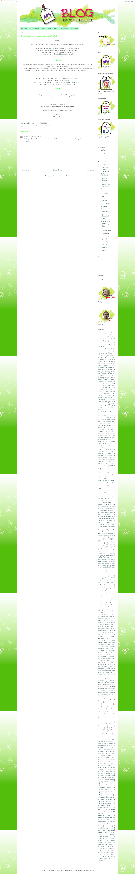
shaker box (112, 712)
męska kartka (109, 587)
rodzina (105, 704)
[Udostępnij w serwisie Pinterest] (46, 123)
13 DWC (103, 219)
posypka (109, 678)
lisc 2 (110, 537)
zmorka (100, 858)
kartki (99, 499)
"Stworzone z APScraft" (52, 48)
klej (107, 501)
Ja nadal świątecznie (105, 170)
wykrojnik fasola (104, 805)
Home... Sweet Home (103, 452)
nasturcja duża (102, 609)
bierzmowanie (109, 359)
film (107, 429)
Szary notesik (105, 203)
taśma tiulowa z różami (105, 744)
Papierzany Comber (104, 654)
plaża (107, 670)
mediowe (110, 585)
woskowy (100, 779)
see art (110, 710)
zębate (112, 854)
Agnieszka (102, 345)
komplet (100, 505)
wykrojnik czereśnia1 (105, 801)
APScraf (100, 349)
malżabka (111, 553)
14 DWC (103, 339)
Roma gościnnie (102, 706)
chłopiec (112, 373)
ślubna (112, 730)
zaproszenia (100, 850)
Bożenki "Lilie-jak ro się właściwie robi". (69, 82)
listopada (104, 167)
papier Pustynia (104, 651)
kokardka (106, 503)
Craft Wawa (101, 383)
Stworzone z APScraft (46, 28)
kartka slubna (109, 479)
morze (103, 601)
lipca (103, 239)
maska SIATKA (108, 567)
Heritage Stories (109, 450)
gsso (113, 444)
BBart (101, 357)
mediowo (100, 587)
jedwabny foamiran (108, 457)
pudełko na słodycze (109, 694)
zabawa (104, 848)
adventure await (111, 343)
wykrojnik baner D (105, 789)
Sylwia (100, 722)
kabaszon (100, 461)
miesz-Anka (101, 589)
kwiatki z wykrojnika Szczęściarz (106, 525)
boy (109, 365)
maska (100, 557)
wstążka (111, 779)
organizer (101, 630)
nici (114, 615)
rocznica (106, 702)
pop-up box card (109, 676)
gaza (107, 437)
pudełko (105, 692)
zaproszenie (110, 850)
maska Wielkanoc (103, 579)
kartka (112, 466)
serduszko (100, 712)
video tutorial (111, 767)
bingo (99, 361)
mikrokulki (101, 591)
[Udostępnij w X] (43, 123)
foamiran (101, 431)
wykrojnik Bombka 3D (105, 795)
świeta (99, 734)
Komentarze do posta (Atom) (61, 176)
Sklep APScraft (74, 28)
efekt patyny (106, 420)
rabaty (101, 696)
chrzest (100, 377)
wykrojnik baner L (105, 791)
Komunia (109, 505)
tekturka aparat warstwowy (105, 750)
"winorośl (100, 333)
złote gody (110, 856)
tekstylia (111, 746)
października (105, 230)
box (105, 365)
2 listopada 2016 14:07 (36, 136)
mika (110, 589)
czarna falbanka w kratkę (108, 385)
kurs (102, 520)
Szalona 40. (104, 206)
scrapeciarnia (101, 710)
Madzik (108, 549)
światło (105, 732)
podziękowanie (102, 674)
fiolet (112, 429)
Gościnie (100, 442)
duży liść (105, 408)
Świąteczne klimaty (104, 179)
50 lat (112, 341)
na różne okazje (108, 603)
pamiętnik (110, 634)
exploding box (108, 426)
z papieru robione (105, 847)
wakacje (110, 769)
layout (111, 535)
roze (110, 706)
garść (101, 435)
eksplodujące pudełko (108, 422)
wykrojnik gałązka (102, 807)
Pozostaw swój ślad (34, 28)
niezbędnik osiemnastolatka (106, 618)
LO (101, 549)
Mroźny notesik (106, 209)
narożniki (100, 607)
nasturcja (109, 607)
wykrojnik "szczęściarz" (108, 783)
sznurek (100, 728)
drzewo (99, 404)
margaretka (109, 555)
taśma (111, 738)
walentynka (100, 771)
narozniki (110, 605)
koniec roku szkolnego (108, 509)
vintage (102, 769)
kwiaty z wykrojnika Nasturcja (106, 530)
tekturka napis (102, 752)
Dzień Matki (110, 412)
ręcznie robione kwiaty (105, 700)
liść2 (114, 547)
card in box (111, 371)
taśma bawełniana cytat (104, 740)
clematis (100, 379)
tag (109, 734)
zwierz (105, 858)
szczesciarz (100, 724)
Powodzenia (101, 680)
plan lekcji (102, 670)
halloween (110, 446)
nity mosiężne (109, 621)
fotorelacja (112, 434)
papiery (110, 652)
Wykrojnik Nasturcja (106, 822)
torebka (113, 759)
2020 (101, 150)
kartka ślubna (102, 481)
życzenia (102, 860)
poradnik (100, 678)
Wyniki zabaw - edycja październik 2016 (105, 224)
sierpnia (104, 236)
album (110, 345)
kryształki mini (110, 516)
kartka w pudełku (109, 487)
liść (106, 543)
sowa (101, 716)
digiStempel (106, 393)
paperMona (101, 637)
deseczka (106, 391)
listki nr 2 (102, 541)
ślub (105, 730)
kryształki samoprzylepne (107, 518)
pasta (105, 658)
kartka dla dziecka (107, 469)
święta (104, 734)
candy (111, 369)
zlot (103, 856)
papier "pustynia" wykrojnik (106, 642)
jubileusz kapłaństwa (108, 459)
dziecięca (100, 410)
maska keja (111, 561)
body (99, 363)
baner (99, 351)
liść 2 (110, 543)
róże (114, 706)
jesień (99, 460)
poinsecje (111, 674)
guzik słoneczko (102, 446)
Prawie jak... (104, 201)
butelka (105, 369)
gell (114, 437)
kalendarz (110, 461)
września (104, 233)
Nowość (113, 623)
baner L (101, 353)
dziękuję (99, 418)
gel (110, 438)
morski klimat (106, 599)
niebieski (102, 617)
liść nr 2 (108, 547)
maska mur (106, 565)
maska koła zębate (103, 563)
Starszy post (90, 170)
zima (99, 856)
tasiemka (102, 736)
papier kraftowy (110, 648)
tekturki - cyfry (110, 753)
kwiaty (103, 529)
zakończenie (111, 848)
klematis (100, 503)
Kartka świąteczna (105, 197)
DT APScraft (106, 406)
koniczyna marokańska (103, 507)
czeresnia (100, 389)
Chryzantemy (105, 212)
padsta (111, 632)
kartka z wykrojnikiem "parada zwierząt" (106, 495)
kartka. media (109, 497)
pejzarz (99, 666)
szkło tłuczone (101, 726)
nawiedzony (108, 615)
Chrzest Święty (109, 377)
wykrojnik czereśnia (105, 799)
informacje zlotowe (104, 454)
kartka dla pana (103, 471)
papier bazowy (104, 647)
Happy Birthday (102, 448)
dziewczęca (110, 414)
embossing (110, 424)
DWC (111, 408)
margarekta (100, 555)
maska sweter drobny (104, 571)
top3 (99, 759)
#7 (113, 333)
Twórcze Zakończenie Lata (105, 763)
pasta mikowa (106, 660)
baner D (107, 351)
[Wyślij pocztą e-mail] (40, 123)
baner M (111, 353)
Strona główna (24, 28)
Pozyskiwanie (110, 682)
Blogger (92, 871)
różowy (103, 708)
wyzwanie (101, 844)
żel (98, 860)
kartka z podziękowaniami (105, 491)
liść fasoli (100, 547)
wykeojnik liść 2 (102, 781)
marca (103, 251)
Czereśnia (109, 389)
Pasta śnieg (109, 662)
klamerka (101, 501)
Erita (99, 426)
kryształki (100, 516)
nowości (106, 623)
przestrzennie (111, 688)
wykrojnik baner (104, 787)
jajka (99, 457)
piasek (105, 666)
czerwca (103, 242)
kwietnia (104, 248)
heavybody (100, 450)
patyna (111, 664)
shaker (105, 712)
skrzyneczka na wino (109, 714)
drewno (111, 401)
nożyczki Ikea (110, 625)
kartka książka (110, 475)
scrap (110, 708)
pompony (100, 676)
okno (113, 628)
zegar (107, 854)
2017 (101, 159)
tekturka (100, 748)
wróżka (106, 779)
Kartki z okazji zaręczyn (109, 499)
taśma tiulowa (110, 742)
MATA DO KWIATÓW (105, 583)
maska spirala (110, 569)
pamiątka (100, 634)
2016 (101, 162)
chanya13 (104, 373)
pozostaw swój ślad (31, 126)
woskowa (110, 777)
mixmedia (100, 597)
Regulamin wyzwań (64, 28)
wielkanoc (109, 773)
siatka (100, 714)
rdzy (112, 698)
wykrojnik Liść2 (104, 816)
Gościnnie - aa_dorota (104, 193)
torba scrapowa (106, 759)
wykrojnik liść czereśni (107, 814)
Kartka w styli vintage (106, 489)
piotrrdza (112, 668)
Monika (109, 597)
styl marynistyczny (107, 720)
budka (99, 369)
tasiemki (110, 736)
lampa (103, 533)
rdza (107, 698)
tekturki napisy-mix (106, 756)
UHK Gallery (111, 765)
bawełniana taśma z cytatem (108, 355)
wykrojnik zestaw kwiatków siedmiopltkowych (106, 834)
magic (110, 551)
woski (102, 777)
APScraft (61, 54)
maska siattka (101, 569)
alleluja (106, 347)
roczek (99, 702)
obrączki (100, 627)
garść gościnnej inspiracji (106, 437)
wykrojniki (101, 838)
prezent (101, 686)
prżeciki (100, 692)
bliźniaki (111, 361)
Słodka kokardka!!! (105, 215)
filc (112, 427)
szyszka (100, 730)
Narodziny (100, 605)
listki (113, 539)
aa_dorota (26, 136)
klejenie (112, 501)
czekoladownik (106, 387)
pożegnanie (101, 684)
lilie (105, 537)
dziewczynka (109, 416)
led (98, 537)
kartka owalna (102, 477)
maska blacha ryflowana (105, 559)
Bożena (110, 367)
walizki (107, 771)
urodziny (101, 767)
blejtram (105, 361)
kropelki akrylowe (108, 513)
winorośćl (100, 775)
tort (100, 761)
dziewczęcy (101, 416)
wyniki (53, 126)
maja (103, 245)
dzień (113, 410)
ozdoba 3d (112, 631)
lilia (102, 537)
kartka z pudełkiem (103, 493)
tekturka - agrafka (109, 748)
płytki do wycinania (105, 672)
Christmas (110, 375)
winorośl (107, 775)
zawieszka (100, 852)
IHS (112, 452)
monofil (100, 599)
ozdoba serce (103, 632)
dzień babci (102, 412)
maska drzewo (102, 561)
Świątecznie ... (105, 189)
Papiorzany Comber (103, 656)
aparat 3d (111, 347)
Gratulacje (107, 444)
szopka (107, 728)
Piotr (106, 668)
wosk (113, 775)
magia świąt (101, 551)
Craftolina (111, 383)
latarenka (100, 535)
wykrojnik (112, 781)
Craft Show (109, 381)
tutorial (110, 761)
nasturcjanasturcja (108, 611)
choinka (102, 375)
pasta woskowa (102, 664)
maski (105, 581)
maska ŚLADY (108, 575)
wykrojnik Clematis (105, 797)
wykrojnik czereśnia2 (104, 803)
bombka (105, 363)
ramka (107, 696)
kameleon (100, 463)
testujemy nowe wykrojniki (105, 757)
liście (108, 541)
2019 (101, 153)
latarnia (106, 535)
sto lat (110, 716)
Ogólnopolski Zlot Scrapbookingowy (106, 627)
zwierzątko (111, 858)
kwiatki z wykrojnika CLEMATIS (106, 523)
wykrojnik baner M (104, 793)
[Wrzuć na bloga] (42, 123)
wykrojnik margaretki (105, 820)
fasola (107, 428)
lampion (110, 533)
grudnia (104, 164)
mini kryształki (110, 591)
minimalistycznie (106, 593)
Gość (99, 444)
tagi (114, 734)
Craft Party (101, 381)
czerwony (100, 391)
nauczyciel (110, 613)
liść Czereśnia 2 (109, 545)
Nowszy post (25, 170)
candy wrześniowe (102, 371)
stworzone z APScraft (43, 126)
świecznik (111, 732)
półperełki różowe (110, 684)
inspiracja (100, 456)
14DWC (110, 339)
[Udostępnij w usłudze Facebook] (45, 123)
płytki (112, 670)
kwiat (110, 520)
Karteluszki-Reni (102, 466)
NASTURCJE (101, 613)
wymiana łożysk (110, 838)
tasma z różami (102, 738)
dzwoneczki (109, 418)
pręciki (106, 686)
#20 (110, 333)
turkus (104, 761)
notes (99, 623)
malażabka (101, 553)
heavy (111, 448)
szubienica (112, 728)
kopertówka (103, 511)
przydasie (110, 690)
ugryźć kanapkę (102, 765)
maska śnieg (101, 577)
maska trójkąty (110, 577)
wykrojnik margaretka (105, 818)
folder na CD (111, 432)
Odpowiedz (27, 142)
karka (106, 463)
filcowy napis (101, 429)
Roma (110, 704)
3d (106, 341)
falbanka (100, 428)
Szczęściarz (109, 724)
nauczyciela (100, 615)
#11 (107, 333)
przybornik (102, 690)
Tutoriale (55, 28)
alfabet (100, 347)
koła (113, 503)
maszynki (111, 581)
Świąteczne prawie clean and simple (105, 184)
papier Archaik (110, 645)
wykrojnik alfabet (106, 785)
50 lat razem (100, 343)
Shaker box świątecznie (105, 175)
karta (111, 463)
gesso (110, 440)
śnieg (99, 732)
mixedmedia (102, 595)
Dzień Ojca (101, 414)
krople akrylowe (104, 515)
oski (106, 630)
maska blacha (109, 557)
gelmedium (102, 439)
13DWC (107, 337)
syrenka (110, 722)
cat (98, 373)
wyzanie (110, 842)
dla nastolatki (109, 397)
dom (106, 401)
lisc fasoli (107, 539)
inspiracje (109, 456)
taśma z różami (102, 746)
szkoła (110, 726)
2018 (101, 156)
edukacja (100, 420)
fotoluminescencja (103, 434)
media (100, 585)
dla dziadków (108, 395)
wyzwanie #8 (112, 844)
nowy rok (101, 625)
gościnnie (108, 441)
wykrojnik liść (109, 811)
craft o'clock (109, 379)
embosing (102, 424)
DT (105, 403)
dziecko (108, 410)
